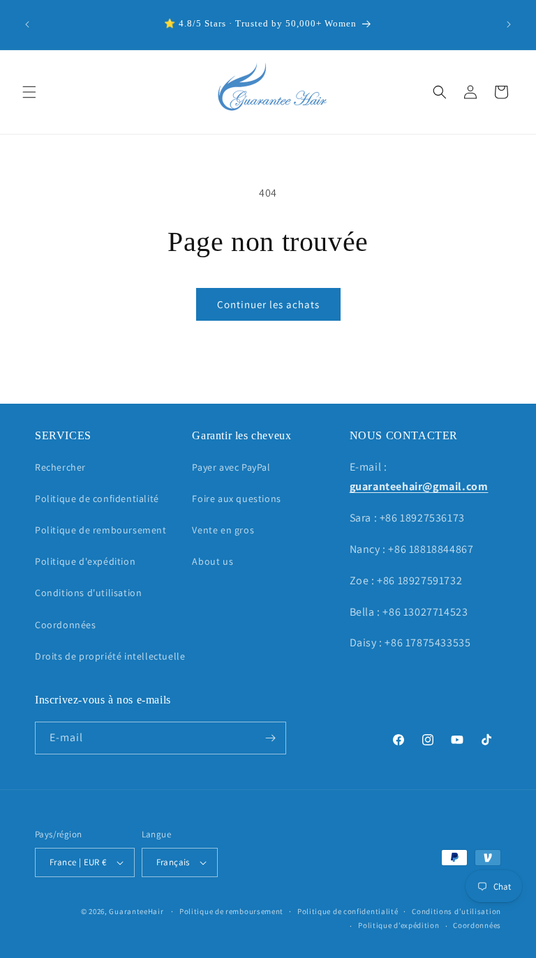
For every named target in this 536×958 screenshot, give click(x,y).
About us (212, 561)
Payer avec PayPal (231, 467)
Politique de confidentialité (97, 498)
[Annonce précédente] (27, 24)
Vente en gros (223, 530)
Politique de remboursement (101, 530)
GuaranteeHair (136, 911)
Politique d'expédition (85, 561)
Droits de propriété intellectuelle (110, 656)
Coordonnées (65, 624)
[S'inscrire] (270, 738)
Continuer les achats (268, 304)
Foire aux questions (236, 498)
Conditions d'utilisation (88, 592)
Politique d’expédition (398, 925)
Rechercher (60, 467)
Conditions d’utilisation (456, 911)
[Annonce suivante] (508, 24)
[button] (29, 92)
